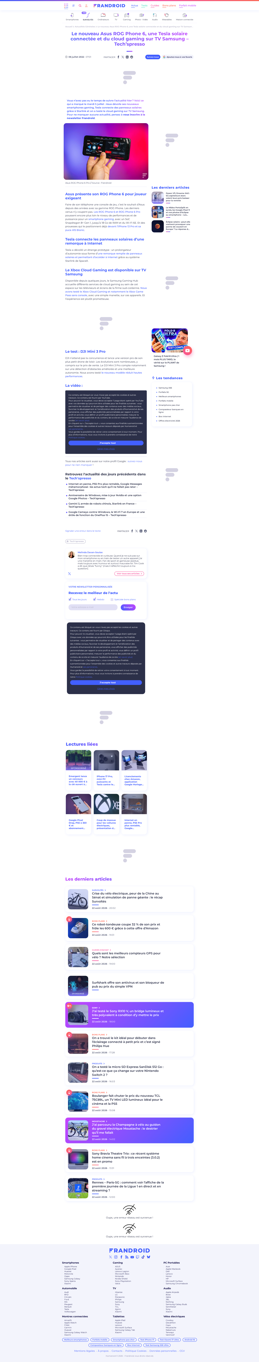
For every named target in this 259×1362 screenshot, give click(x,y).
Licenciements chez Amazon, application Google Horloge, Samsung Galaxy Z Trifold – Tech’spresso (134, 780)
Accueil (68, 26)
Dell (168, 1271)
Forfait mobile (187, 5)
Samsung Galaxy (72, 1278)
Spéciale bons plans (125, 599)
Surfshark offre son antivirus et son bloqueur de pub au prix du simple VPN (128, 984)
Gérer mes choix (106, 449)
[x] (69, 573)
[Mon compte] (86, 5)
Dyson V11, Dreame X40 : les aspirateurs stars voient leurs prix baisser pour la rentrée (178, 197)
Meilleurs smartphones (170, 396)
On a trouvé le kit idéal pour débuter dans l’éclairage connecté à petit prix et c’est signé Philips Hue (126, 1042)
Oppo (67, 1276)
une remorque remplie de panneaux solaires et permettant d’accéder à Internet (103, 255)
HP (167, 1278)
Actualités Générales (85, 26)
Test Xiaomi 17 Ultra (169, 1340)
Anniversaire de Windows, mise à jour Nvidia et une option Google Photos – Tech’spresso (105, 497)
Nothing (170, 1302)
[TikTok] (143, 1257)
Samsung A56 (165, 388)
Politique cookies (77, 437)
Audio (167, 1288)
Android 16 (190, 1340)
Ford (66, 1299)
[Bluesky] (148, 1257)
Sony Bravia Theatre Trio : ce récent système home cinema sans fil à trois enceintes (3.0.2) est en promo (126, 1157)
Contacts (117, 1350)
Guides (155, 5)
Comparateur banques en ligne (106, 1345)
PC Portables (171, 1262)
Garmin (67, 1327)
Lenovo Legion (122, 1271)
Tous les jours (79, 599)
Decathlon (171, 1322)
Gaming (118, 1262)
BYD (66, 1294)
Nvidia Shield (121, 1278)
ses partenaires (76, 429)
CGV (182, 1350)
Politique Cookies (135, 1350)
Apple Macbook (173, 1269)
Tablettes (119, 1316)
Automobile (69, 1288)
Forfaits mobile (166, 401)
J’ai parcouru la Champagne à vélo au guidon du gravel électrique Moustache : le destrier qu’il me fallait (126, 1129)
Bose (168, 1294)
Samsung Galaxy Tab (125, 1330)
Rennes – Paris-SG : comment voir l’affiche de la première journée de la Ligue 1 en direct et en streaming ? (128, 1186)
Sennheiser (171, 1307)
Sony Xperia (70, 1281)
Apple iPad (120, 1320)
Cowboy (169, 1320)
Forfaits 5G (164, 392)
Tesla (66, 1309)
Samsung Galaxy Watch (75, 1332)
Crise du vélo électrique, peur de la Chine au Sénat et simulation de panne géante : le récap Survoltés (127, 897)
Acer (168, 1266)
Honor (169, 1276)
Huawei (67, 1271)
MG (66, 1302)
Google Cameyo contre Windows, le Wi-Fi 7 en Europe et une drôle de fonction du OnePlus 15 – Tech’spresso (107, 514)
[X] (110, 1257)
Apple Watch (70, 1322)
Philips (118, 1299)
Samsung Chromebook (177, 1283)
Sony (117, 1304)
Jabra (168, 1297)
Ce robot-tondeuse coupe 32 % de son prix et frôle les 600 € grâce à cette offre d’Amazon (126, 926)
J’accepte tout (108, 443)
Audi (66, 1292)
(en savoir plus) (82, 420)
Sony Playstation (123, 1281)
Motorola (68, 1274)
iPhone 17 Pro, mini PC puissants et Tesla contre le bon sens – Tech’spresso (105, 780)
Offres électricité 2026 (169, 421)
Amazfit (68, 1320)
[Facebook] (121, 1257)
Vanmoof (170, 1335)
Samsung (119, 1302)
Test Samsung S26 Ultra (157, 1345)
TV (114, 1288)
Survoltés (98, 890)
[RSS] (127, 1257)
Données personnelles (163, 1350)
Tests (144, 5)
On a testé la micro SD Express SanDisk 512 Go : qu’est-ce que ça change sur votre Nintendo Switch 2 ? (127, 1071)
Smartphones (70, 1262)
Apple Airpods (172, 1292)
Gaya (168, 1325)
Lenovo (169, 1274)
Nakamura (170, 1330)
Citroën (67, 1297)
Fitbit (66, 1325)
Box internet (165, 416)
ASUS (117, 1266)
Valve (117, 1283)
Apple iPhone (70, 1266)
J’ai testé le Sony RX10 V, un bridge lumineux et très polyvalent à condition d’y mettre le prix (128, 1013)
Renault (68, 1307)
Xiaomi (67, 1283)
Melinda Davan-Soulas (90, 552)
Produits (97, 1063)
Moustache (171, 1327)
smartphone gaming (101, 219)
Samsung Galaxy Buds (176, 1304)
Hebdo (100, 599)
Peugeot (68, 1304)
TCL (117, 1307)
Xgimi (118, 1309)
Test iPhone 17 (147, 1340)
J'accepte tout (108, 682)
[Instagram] (116, 1257)
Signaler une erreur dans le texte (83, 531)
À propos (103, 1350)
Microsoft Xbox (122, 1274)
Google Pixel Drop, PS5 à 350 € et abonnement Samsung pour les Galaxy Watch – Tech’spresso (78, 824)
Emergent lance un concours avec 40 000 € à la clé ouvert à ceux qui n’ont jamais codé (78, 780)
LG (116, 1294)
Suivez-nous (153, 57)
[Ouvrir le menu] (66, 5)
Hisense (118, 1292)
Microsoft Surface (174, 1281)
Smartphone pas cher (169, 405)
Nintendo (119, 1276)
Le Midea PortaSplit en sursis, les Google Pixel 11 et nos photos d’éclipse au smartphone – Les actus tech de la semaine (178, 213)
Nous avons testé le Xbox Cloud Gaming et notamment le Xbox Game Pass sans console (106, 292)
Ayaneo (118, 1269)
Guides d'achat (100, 950)
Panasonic (120, 1297)
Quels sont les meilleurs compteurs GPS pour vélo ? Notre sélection (126, 955)
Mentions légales (84, 1350)
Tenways (170, 1332)
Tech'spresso (80, 478)
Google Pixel (70, 1269)
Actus (134, 5)
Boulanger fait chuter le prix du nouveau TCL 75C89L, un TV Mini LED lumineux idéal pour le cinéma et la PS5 (127, 1100)
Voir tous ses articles (128, 573)
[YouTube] (132, 1257)
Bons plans (169, 5)
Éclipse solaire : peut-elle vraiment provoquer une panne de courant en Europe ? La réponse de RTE (178, 227)
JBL (167, 1299)
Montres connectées (75, 1316)
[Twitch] (137, 1257)
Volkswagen (70, 1311)
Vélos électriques (174, 1316)
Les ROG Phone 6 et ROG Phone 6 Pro (117, 211)
